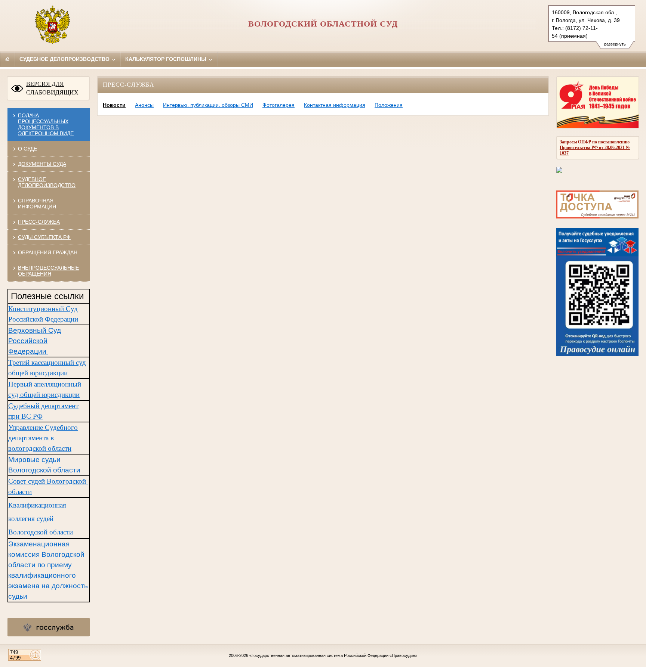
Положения (389, 105)
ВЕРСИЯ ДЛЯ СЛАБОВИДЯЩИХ (52, 88)
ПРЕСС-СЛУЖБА (39, 222)
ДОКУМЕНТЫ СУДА (42, 164)
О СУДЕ (27, 149)
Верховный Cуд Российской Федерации (34, 340)
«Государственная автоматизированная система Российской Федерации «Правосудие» (333, 655)
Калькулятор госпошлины (166, 59)
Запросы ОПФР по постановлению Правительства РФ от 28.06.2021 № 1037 (595, 147)
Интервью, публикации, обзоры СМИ (208, 105)
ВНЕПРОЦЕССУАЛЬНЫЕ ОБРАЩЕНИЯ (48, 271)
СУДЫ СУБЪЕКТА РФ (44, 237)
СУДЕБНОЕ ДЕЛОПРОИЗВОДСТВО (47, 182)
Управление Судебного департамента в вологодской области (43, 438)
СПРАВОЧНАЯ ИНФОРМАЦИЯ (37, 204)
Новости (114, 105)
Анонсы (144, 105)
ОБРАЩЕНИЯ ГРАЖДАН (47, 252)
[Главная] (7, 59)
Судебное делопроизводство (65, 59)
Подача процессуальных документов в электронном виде (46, 124)
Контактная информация (334, 105)
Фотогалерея (278, 105)
